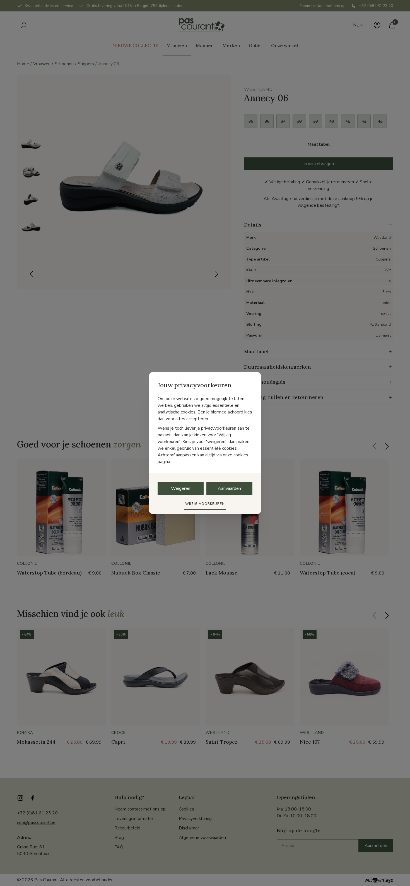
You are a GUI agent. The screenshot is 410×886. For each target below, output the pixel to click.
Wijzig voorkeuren (205, 504)
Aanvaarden (229, 488)
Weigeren (180, 488)
